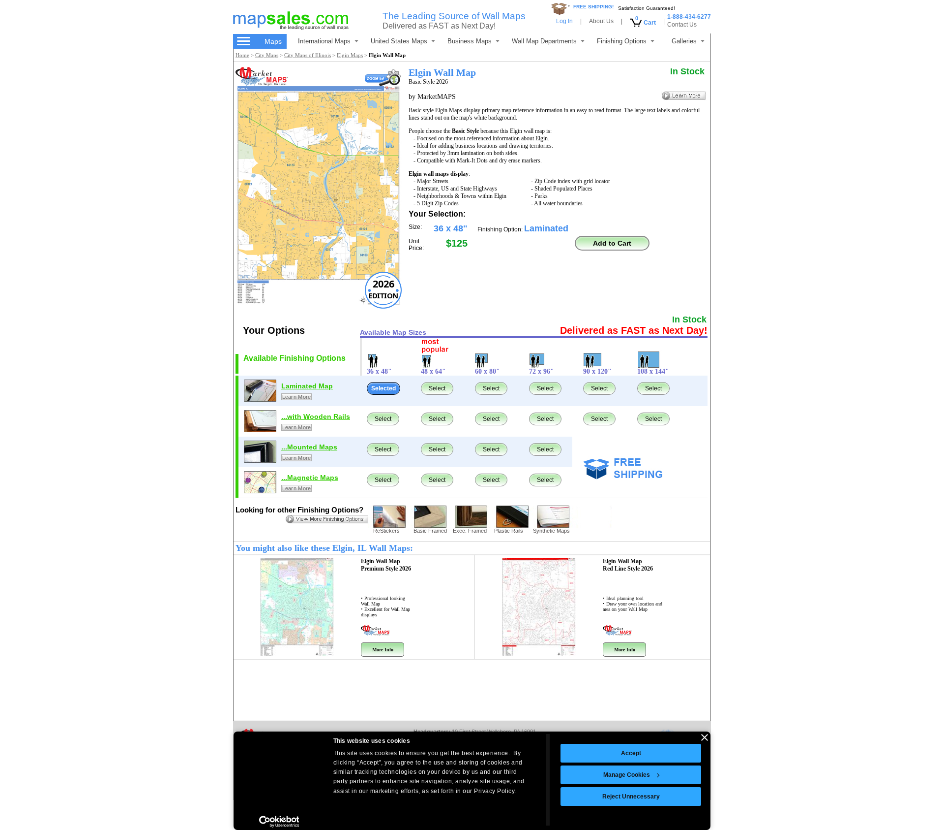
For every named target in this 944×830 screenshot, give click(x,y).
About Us (601, 21)
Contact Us (682, 24)
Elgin (386, 565)
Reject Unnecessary (631, 796)
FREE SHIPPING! (593, 6)
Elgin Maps (350, 55)
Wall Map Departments (544, 41)
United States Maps (399, 41)
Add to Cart (612, 243)
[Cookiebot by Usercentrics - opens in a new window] (279, 822)
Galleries (684, 41)
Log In (564, 21)
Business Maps (469, 41)
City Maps (266, 55)
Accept (631, 753)
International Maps (324, 41)
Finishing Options (622, 41)
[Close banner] (704, 737)
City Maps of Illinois (307, 55)
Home (242, 55)
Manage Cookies (626, 774)
